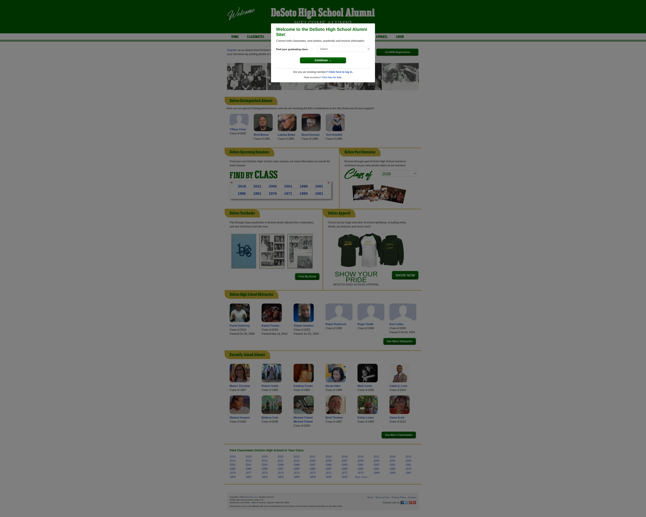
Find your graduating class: (292, 49)
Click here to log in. (341, 72)
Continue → (323, 60)
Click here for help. (332, 77)
